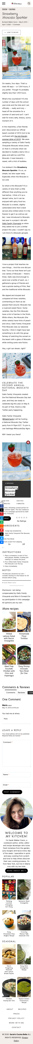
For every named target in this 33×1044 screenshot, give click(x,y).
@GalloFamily (8, 419)
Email (6, 785)
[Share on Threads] (2, 534)
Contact (16, 1027)
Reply (6, 719)
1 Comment (16, 24)
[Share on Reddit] (2, 526)
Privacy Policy (16, 1018)
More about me (15, 871)
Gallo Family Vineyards (11, 223)
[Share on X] (2, 510)
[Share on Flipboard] (2, 530)
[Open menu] (4, 3)
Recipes (22, 1009)
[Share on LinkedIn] (2, 518)
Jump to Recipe (12, 32)
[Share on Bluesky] (2, 542)
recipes (12, 9)
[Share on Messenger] (2, 538)
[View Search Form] (29, 3)
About (10, 1009)
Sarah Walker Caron (10, 22)
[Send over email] (2, 522)
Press (16, 1014)
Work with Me (16, 1023)
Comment (8, 742)
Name (6, 774)
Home (4, 9)
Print (6, 518)
